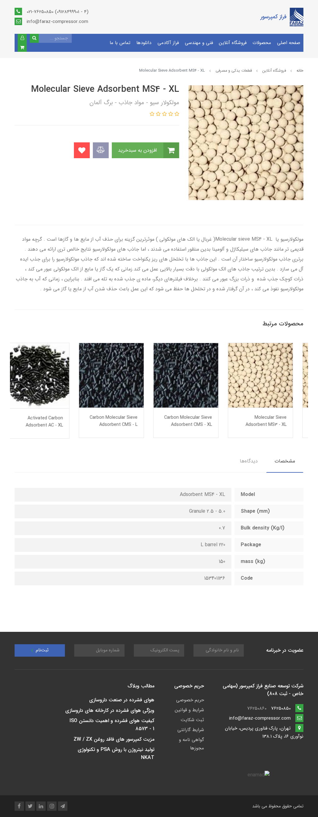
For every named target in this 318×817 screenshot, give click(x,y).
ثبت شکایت (192, 720)
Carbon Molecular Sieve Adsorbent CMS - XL (198, 421)
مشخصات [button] (285, 461)
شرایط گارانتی (190, 730)
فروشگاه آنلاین (233, 43)
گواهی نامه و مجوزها (191, 744)
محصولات (261, 43)
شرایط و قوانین (189, 710)
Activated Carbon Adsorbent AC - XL (54, 422)
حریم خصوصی (190, 700)
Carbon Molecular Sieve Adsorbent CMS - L (124, 421)
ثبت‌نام (41, 650)
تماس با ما (120, 43)
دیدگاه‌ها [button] (249, 461)
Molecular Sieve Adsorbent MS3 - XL (276, 421)
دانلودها (143, 43)
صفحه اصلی (288, 43)
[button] (22, 38)
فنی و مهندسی (199, 43)
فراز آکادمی (168, 43)
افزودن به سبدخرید (138, 150)
